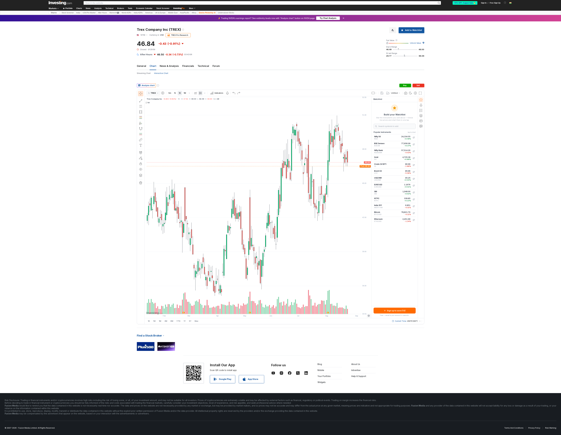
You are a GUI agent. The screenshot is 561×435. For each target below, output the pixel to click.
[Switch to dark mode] (410, 93)
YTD (178, 321)
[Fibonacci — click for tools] (140, 117)
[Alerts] (421, 105)
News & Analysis (169, 65)
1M (185, 93)
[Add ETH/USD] (414, 220)
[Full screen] (420, 93)
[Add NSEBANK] (414, 151)
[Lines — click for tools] (140, 100)
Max (196, 321)
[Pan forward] (262, 310)
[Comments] (421, 121)
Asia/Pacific (184, 13)
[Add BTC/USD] (414, 213)
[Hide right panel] (370, 207)
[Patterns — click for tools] (140, 128)
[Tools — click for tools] (140, 139)
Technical (203, 65)
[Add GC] (414, 158)
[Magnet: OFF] (140, 152)
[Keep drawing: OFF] (140, 158)
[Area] (195, 93)
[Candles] (200, 93)
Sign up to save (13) (396, 310)
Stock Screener (162, 8)
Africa (194, 13)
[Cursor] (140, 93)
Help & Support (358, 376)
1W (154, 321)
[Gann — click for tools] (140, 123)
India (78, 13)
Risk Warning (550, 428)
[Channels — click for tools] (140, 106)
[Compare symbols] (163, 93)
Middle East (172, 13)
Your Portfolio (324, 376)
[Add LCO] (414, 172)
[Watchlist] (421, 99)
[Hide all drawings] (140, 169)
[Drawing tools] (145, 207)
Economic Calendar (144, 8)
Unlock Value (415, 43)
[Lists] (421, 110)
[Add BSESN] (414, 144)
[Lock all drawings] (140, 163)
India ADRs (138, 13)
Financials (188, 65)
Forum (216, 65)
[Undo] (234, 93)
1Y (185, 321)
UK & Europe (160, 13)
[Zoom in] (254, 310)
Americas (149, 13)
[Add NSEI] (414, 138)
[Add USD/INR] (414, 179)
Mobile (321, 370)
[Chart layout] (374, 93)
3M (165, 321)
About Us (355, 364)
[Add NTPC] (414, 199)
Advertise (356, 370)
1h (175, 93)
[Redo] (239, 93)
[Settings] (368, 315)
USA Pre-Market (89, 13)
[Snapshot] (405, 93)
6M (171, 321)
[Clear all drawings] (140, 183)
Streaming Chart (144, 73)
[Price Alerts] (227, 93)
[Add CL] (414, 165)
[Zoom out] (250, 310)
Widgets (322, 382)
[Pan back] (258, 310)
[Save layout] (382, 93)
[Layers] (141, 175)
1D (180, 93)
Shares (54, 13)
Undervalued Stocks (226, 13)
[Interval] (189, 93)
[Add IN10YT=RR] (414, 206)
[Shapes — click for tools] (140, 112)
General (141, 65)
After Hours (102, 13)
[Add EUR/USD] (414, 186)
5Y (190, 321)
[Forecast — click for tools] (140, 134)
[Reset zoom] (266, 310)
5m (169, 93)
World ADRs (126, 13)
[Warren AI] (421, 126)
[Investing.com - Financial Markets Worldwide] (60, 3)
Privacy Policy (534, 428)
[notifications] (505, 2)
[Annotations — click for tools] (140, 145)
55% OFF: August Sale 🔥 (465, 3)
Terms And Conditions (513, 428)
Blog (320, 364)
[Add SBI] (414, 193)
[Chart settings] (415, 93)
